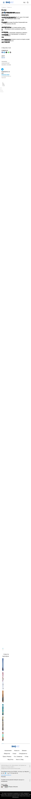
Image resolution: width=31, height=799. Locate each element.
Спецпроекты (23, 753)
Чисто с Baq (19, 759)
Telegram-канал (5, 74)
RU (24, 2)
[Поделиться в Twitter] (6, 52)
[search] (28, 2)
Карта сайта (4, 784)
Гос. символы (18, 756)
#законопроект (6, 63)
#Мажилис (4, 61)
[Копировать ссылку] (10, 52)
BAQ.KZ (3, 57)
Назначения (8, 750)
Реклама (3, 776)
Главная (4, 7)
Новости (9, 7)
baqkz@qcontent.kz (6, 775)
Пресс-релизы (7, 756)
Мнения (24, 750)
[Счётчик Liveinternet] (4, 786)
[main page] (14, 2)
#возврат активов (6, 64)
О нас (26, 756)
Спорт (14, 753)
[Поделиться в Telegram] (4, 52)
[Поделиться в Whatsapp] (8, 52)
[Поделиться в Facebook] (2, 52)
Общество (7, 753)
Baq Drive (10, 759)
